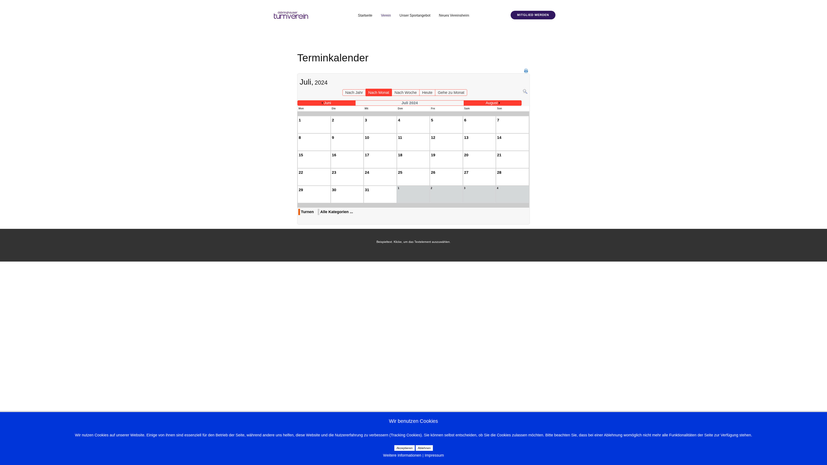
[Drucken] (526, 71)
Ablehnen (424, 448)
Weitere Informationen (402, 455)
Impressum (434, 455)
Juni (327, 103)
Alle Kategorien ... (336, 212)
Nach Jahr (354, 92)
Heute (427, 92)
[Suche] (525, 93)
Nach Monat (378, 92)
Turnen (307, 212)
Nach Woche (406, 92)
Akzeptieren (404, 448)
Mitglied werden (533, 15)
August (492, 103)
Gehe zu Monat (451, 92)
